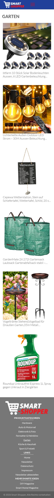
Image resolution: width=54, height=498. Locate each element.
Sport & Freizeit (27, 448)
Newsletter (27, 461)
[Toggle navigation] (33, 4)
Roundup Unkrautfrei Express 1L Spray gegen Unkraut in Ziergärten (27, 385)
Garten (27, 440)
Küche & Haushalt (27, 444)
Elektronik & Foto (27, 431)
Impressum (27, 470)
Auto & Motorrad (27, 427)
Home (27, 457)
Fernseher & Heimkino (27, 435)
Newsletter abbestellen (27, 474)
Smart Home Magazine (27, 487)
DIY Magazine (27, 483)
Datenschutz (27, 466)
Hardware (27, 422)
